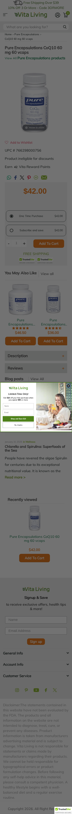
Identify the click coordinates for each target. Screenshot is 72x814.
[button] (63, 810)
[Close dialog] (68, 386)
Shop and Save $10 (18, 419)
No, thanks (18, 425)
